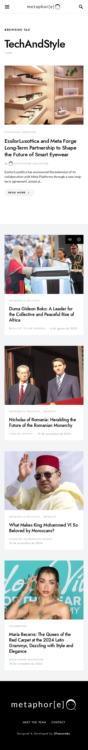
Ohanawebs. (62, 733)
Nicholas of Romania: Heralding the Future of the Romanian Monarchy (42, 422)
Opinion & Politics (24, 300)
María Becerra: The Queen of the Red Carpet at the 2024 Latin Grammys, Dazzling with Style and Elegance (41, 642)
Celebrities (18, 626)
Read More (16, 192)
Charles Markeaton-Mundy (31, 539)
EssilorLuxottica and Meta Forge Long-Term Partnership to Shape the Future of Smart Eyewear (40, 147)
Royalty (50, 411)
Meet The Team (34, 722)
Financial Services (20, 132)
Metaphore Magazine (31, 163)
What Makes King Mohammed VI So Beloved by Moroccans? (43, 528)
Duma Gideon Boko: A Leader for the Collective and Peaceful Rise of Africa (41, 314)
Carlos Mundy (21, 433)
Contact (58, 722)
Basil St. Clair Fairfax (27, 328)
